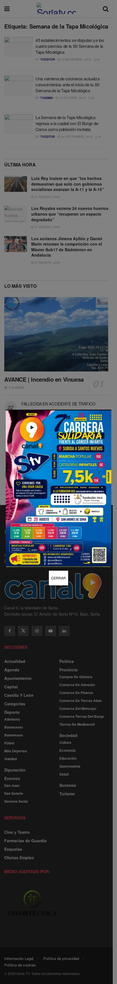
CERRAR (58, 577)
